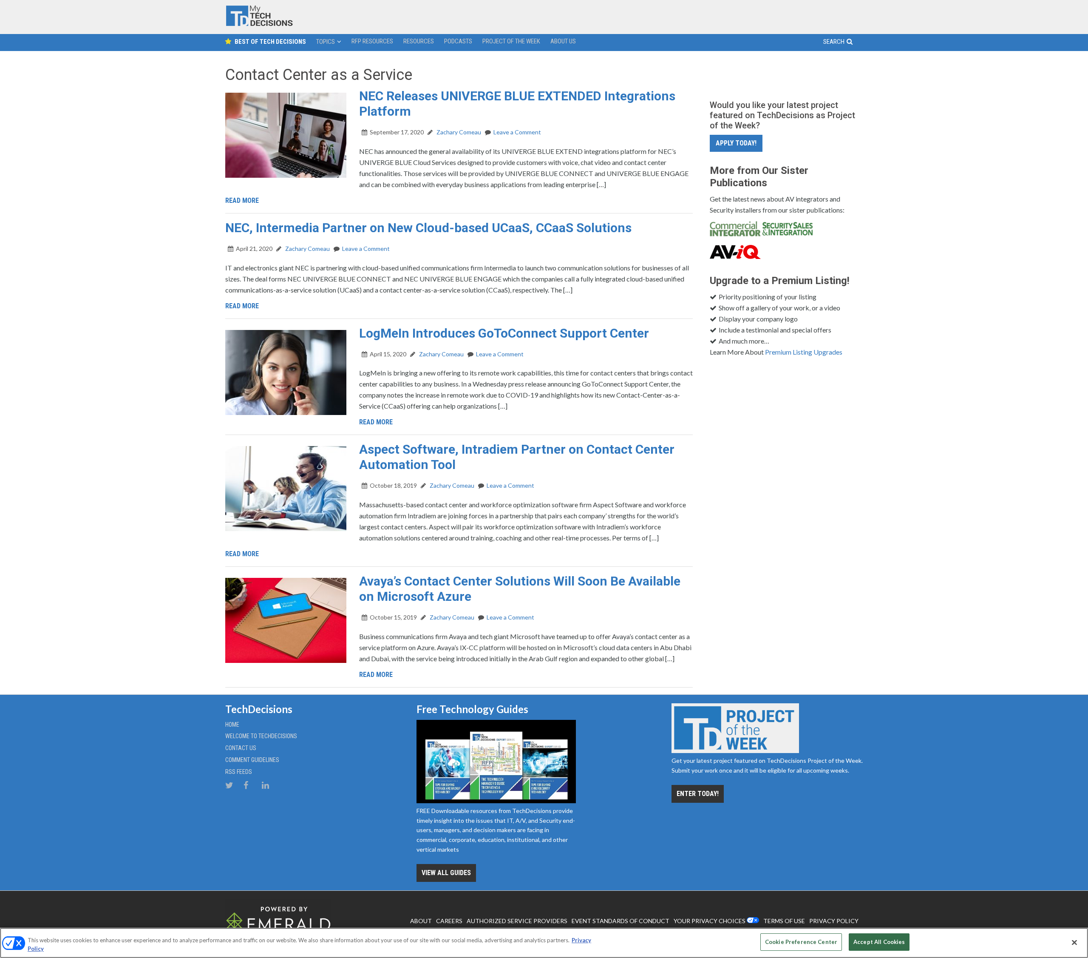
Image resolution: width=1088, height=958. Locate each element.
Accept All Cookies (879, 941)
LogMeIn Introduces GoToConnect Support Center (504, 333)
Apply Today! (736, 143)
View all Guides (446, 873)
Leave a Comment (517, 132)
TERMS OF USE (784, 920)
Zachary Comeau (458, 132)
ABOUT (421, 920)
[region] (544, 943)
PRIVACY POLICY (833, 920)
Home (232, 724)
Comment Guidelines (252, 759)
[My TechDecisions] (259, 24)
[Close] (1074, 942)
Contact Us (240, 748)
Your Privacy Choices (709, 920)
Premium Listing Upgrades (803, 352)
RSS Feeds (238, 771)
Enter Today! (698, 794)
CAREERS (449, 920)
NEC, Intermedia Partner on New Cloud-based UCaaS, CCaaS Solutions (428, 227)
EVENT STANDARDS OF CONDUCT (620, 920)
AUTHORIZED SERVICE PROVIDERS (517, 920)
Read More (242, 200)
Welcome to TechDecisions (261, 736)
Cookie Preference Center (801, 941)
